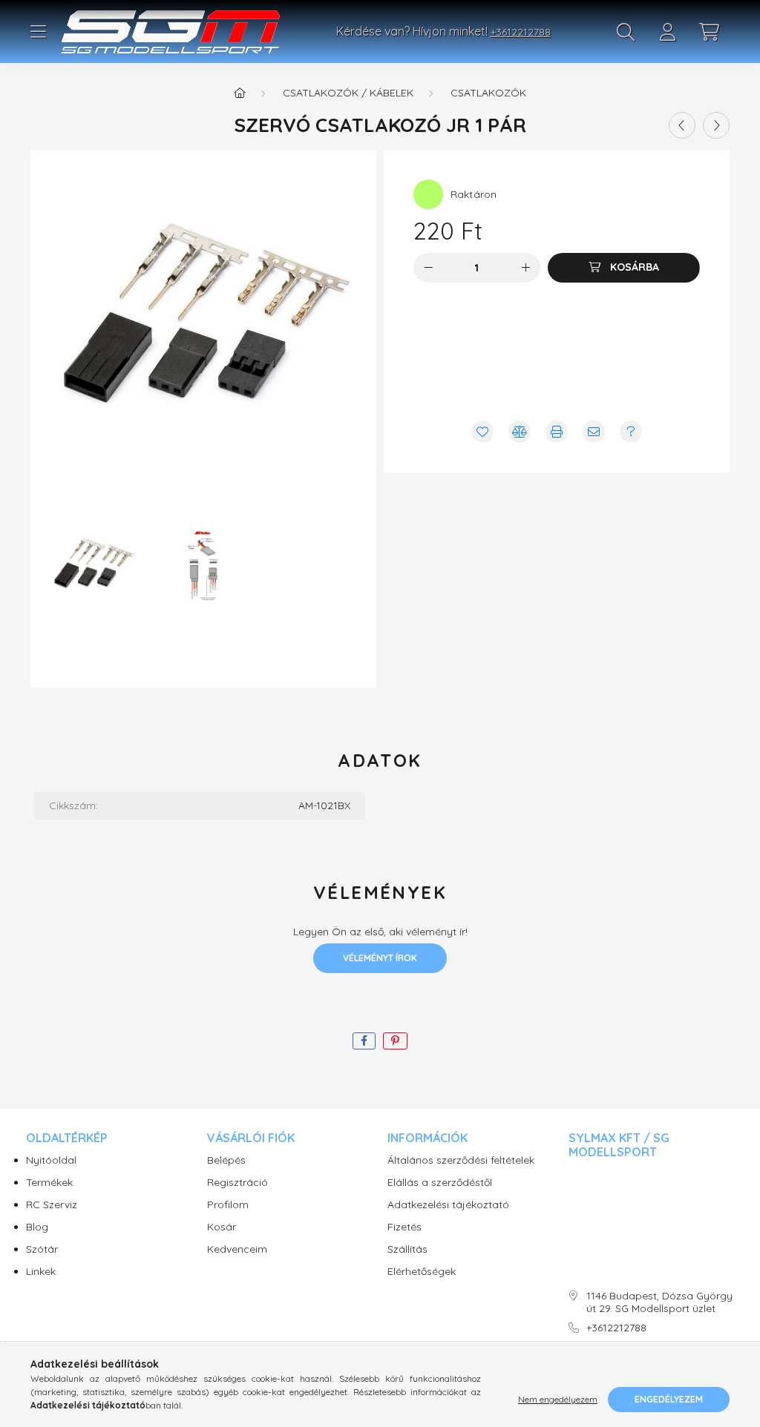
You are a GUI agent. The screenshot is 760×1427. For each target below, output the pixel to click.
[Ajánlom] (594, 432)
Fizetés (404, 1227)
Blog (37, 1227)
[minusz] (428, 268)
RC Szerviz (51, 1205)
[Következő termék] (716, 125)
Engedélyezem (669, 1399)
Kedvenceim (237, 1249)
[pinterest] (395, 1040)
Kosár (221, 1227)
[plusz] (525, 268)
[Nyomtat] (557, 432)
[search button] (626, 32)
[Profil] (667, 32)
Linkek (41, 1271)
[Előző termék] (682, 125)
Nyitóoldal (51, 1160)
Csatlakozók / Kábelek (348, 92)
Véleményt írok (380, 957)
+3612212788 (521, 32)
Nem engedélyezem (557, 1399)
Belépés (226, 1160)
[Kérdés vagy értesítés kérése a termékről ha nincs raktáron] (631, 432)
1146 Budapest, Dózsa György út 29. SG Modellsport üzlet (659, 1302)
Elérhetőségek (421, 1271)
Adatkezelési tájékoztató (448, 1205)
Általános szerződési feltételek (460, 1160)
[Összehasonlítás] (519, 432)
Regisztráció (237, 1182)
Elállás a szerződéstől (439, 1182)
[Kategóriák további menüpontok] (38, 32)
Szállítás (407, 1249)
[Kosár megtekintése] (709, 32)
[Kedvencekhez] (482, 432)
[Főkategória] (240, 92)
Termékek (49, 1182)
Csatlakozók (488, 92)
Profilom (228, 1205)
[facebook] (364, 1040)
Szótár (42, 1249)
